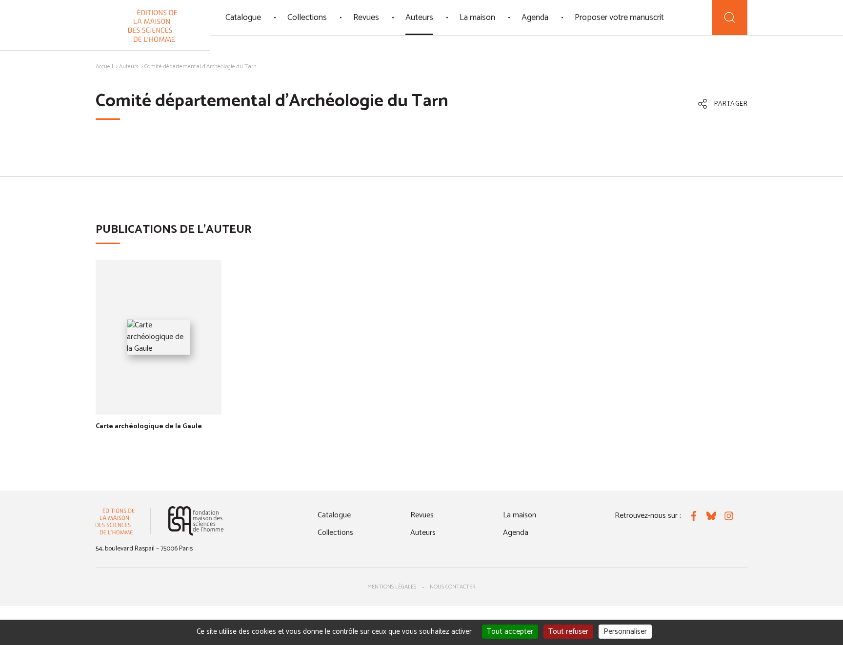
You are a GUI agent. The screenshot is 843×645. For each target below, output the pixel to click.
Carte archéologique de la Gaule (149, 426)
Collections (307, 17)
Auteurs (419, 17)
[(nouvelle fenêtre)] (195, 521)
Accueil (104, 66)
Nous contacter (453, 586)
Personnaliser (625, 631)
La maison (477, 17)
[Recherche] (729, 17)
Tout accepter (510, 631)
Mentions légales (391, 586)
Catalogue (243, 17)
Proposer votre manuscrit (619, 17)
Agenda (535, 17)
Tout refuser (568, 631)
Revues (366, 17)
